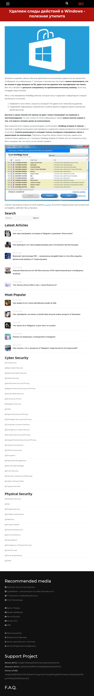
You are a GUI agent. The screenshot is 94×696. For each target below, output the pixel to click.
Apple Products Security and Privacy (21, 388)
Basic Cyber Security (15, 368)
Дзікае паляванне (14, 612)
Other (9, 561)
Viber (9, 409)
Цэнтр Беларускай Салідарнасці (21, 646)
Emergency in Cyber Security (18, 430)
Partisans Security (14, 499)
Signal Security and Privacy (17, 414)
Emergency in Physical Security (19, 545)
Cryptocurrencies (13, 486)
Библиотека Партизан (16, 637)
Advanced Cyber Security (17, 373)
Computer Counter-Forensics (18, 424)
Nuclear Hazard (13, 524)
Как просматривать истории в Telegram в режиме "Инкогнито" (43, 233)
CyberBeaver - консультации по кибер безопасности (30, 591)
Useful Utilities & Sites (15, 481)
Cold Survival (12, 550)
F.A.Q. (10, 687)
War (8, 504)
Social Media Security (15, 394)
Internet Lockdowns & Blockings (19, 476)
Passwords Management (16, 461)
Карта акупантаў (13, 633)
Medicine (10, 519)
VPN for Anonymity (14, 450)
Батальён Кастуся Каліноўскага (20, 587)
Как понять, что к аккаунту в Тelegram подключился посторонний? (45, 348)
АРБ (8, 625)
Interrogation (12, 540)
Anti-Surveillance (13, 535)
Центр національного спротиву (20, 642)
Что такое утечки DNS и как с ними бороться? (35, 285)
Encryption (11, 455)
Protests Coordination (15, 514)
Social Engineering (14, 555)
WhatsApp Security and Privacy (19, 419)
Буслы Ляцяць (13, 608)
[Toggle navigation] (8, 4)
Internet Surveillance (15, 445)
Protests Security (13, 509)
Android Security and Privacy (18, 383)
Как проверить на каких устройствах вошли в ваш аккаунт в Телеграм (46, 314)
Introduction (12, 363)
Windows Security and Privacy (19, 435)
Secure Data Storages (15, 466)
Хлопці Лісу (11, 621)
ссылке (47, 205)
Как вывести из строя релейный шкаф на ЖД (34, 303)
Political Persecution (15, 530)
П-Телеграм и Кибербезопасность (22, 596)
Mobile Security (13, 378)
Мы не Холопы (13, 616)
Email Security (12, 471)
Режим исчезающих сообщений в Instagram (34, 337)
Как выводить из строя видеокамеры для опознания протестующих (45, 245)
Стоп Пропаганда (14, 600)
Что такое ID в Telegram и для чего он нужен (34, 325)
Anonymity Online (14, 399)
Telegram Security (14, 404)
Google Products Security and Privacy (21, 440)
